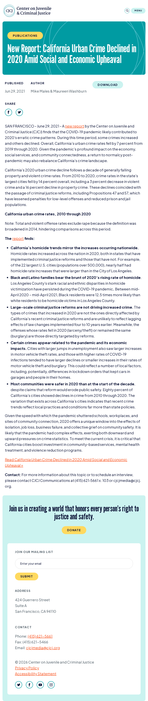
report (18, 238)
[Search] (127, 10)
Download (108, 85)
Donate (74, 530)
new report (74, 126)
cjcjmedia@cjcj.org (43, 647)
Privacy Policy (27, 668)
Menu (138, 10)
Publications (25, 35)
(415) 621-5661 (40, 636)
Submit (26, 576)
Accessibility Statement (35, 673)
